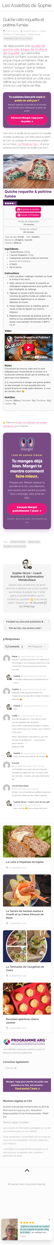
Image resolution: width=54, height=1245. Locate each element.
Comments (15, 646)
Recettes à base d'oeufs (15, 546)
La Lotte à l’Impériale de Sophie (25, 862)
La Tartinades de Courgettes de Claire (25, 968)
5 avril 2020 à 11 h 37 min (35, 676)
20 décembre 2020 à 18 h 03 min (29, 766)
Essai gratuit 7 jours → (27, 1088)
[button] (6, 203)
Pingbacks (39, 646)
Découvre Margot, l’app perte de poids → (27, 119)
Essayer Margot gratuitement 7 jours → (27, 509)
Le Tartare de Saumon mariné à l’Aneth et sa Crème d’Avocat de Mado (25, 914)
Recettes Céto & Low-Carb (18, 38)
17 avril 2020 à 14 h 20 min (34, 689)
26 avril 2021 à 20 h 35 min (26, 789)
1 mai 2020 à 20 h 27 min (35, 753)
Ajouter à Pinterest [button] (29, 215)
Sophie (17, 676)
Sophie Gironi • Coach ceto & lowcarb (32, 802)
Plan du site (11, 1068)
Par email (38, 602)
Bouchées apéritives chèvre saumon (22, 1021)
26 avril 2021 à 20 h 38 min (28, 805)
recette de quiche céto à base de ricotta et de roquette (25, 49)
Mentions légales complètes (16, 1122)
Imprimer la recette (29, 209)
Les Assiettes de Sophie (27, 5)
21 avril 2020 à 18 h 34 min (36, 706)
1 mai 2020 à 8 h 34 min (31, 716)
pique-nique (33, 542)
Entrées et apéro (18, 542)
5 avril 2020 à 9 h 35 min (32, 656)
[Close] (49, 1219)
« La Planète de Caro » (27, 144)
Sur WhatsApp (27, 606)
